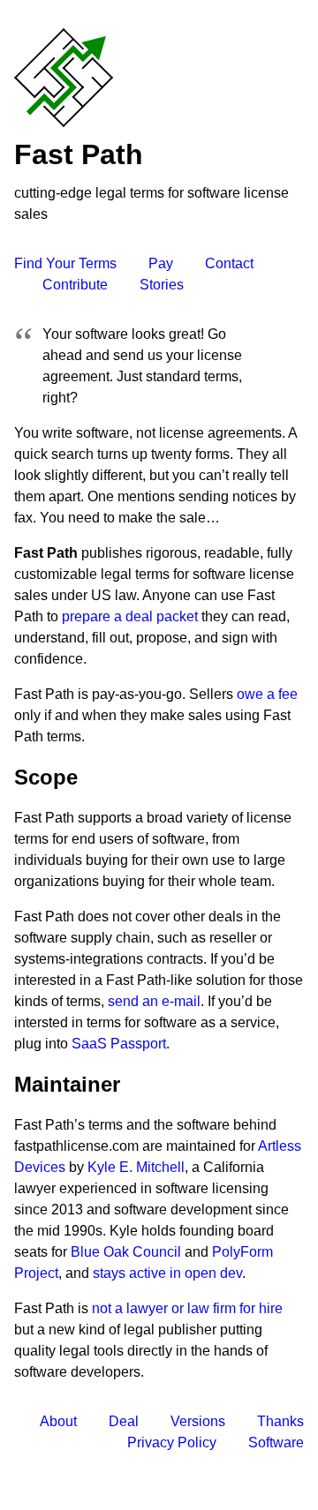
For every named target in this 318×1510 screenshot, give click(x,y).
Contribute (75, 284)
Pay (160, 263)
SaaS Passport (119, 1043)
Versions (197, 1421)
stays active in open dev (167, 1273)
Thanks (280, 1421)
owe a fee (267, 694)
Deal (124, 1421)
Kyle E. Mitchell (136, 1167)
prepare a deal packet (130, 616)
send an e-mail (154, 1001)
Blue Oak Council (126, 1251)
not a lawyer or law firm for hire (187, 1308)
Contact (229, 263)
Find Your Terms (65, 263)
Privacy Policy (171, 1442)
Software (276, 1442)
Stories (162, 284)
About (58, 1421)
